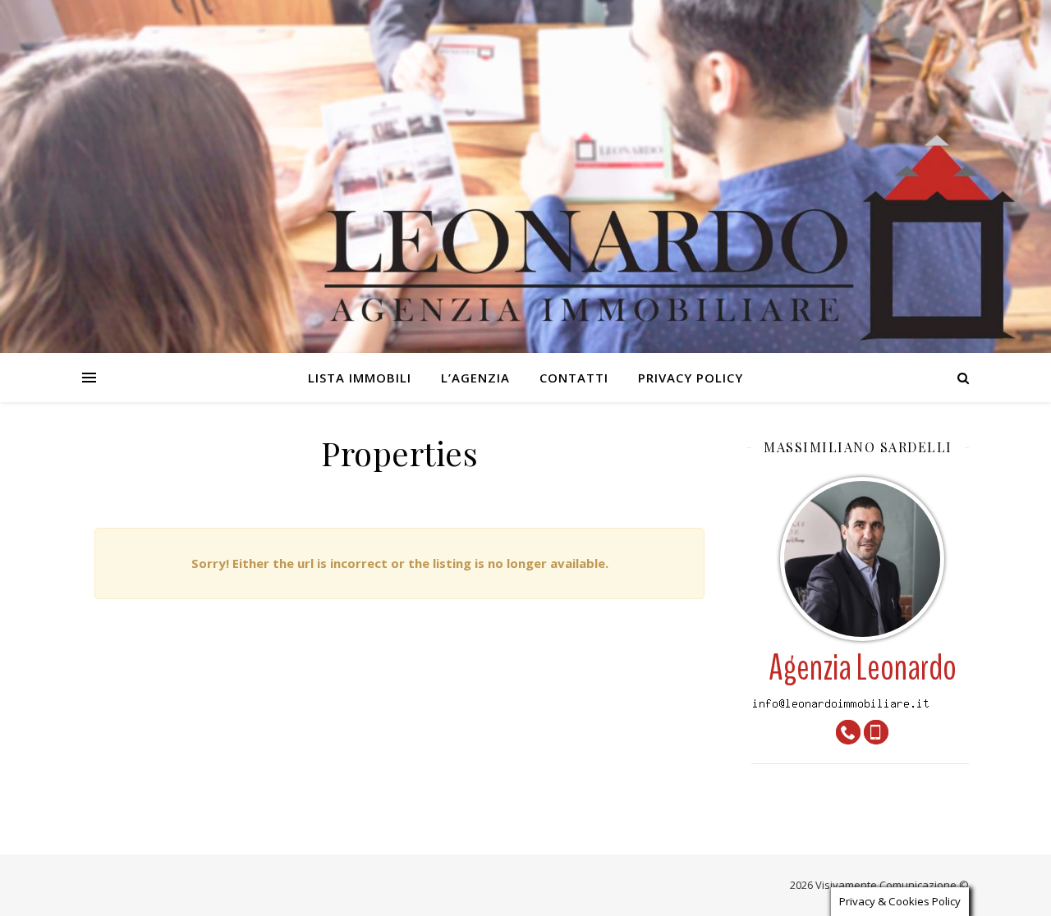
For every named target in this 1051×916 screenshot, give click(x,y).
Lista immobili (359, 377)
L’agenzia (475, 377)
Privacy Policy (690, 377)
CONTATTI (573, 377)
